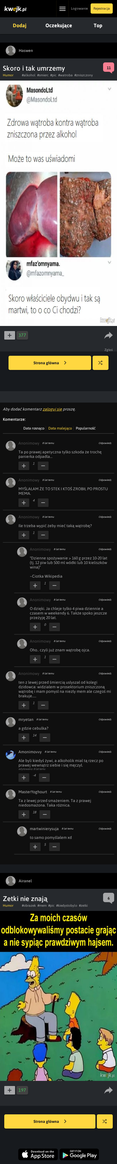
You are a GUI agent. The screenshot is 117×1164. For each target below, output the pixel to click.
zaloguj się (52, 409)
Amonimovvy (30, 752)
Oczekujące (58, 25)
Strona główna (47, 363)
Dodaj (19, 25)
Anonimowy (28, 443)
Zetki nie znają (25, 898)
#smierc (43, 75)
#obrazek (29, 906)
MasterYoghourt (32, 792)
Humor (8, 75)
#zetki (83, 906)
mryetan (26, 719)
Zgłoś (109, 349)
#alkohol (28, 75)
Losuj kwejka (100, 363)
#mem (42, 906)
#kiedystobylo (66, 906)
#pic (53, 75)
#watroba (65, 75)
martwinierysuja (44, 828)
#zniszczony (83, 75)
